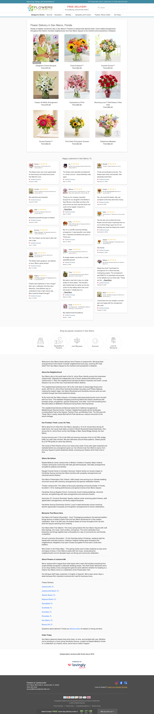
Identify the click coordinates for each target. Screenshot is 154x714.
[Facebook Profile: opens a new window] (121, 682)
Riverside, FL (47, 616)
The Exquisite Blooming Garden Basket (78, 274)
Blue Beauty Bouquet (108, 262)
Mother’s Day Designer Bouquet (77, 166)
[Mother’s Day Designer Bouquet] (65, 165)
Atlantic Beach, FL (48, 595)
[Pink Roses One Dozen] (31, 254)
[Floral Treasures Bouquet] (65, 251)
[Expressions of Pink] (31, 165)
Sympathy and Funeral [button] (83, 15)
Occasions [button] (58, 15)
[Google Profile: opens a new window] (125, 682)
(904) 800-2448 (32, 687)
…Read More (67, 209)
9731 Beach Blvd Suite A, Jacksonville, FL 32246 (43, 685)
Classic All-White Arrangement (42, 191)
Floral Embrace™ (107, 214)
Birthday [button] (69, 15)
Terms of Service (58, 706)
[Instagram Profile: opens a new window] (116, 682)
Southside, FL (47, 607)
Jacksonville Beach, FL (50, 591)
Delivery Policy (96, 706)
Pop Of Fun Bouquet (39, 212)
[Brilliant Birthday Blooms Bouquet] (65, 223)
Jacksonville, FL (48, 586)
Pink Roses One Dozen (40, 255)
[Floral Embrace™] (99, 213)
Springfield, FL (47, 603)
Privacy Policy (70, 706)
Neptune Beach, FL (49, 599)
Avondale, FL (47, 612)
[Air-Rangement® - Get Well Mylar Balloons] (65, 306)
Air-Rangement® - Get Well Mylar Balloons (79, 307)
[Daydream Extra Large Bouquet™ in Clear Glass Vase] (65, 190)
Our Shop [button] (117, 15)
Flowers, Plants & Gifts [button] (103, 15)
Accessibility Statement (82, 706)
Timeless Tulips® (107, 166)
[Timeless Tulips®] (99, 165)
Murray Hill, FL (47, 624)
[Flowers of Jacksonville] (42, 8)
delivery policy (75, 628)
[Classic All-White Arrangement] (31, 190)
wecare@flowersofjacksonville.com (38, 689)
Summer (49, 15)
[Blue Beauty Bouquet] (99, 261)
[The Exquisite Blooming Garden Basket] (65, 274)
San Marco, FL (47, 620)
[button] (148, 705)
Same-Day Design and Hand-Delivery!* (41, 1)
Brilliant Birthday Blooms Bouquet (77, 224)
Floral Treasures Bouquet (75, 251)
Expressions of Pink (39, 166)
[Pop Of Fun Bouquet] (31, 211)
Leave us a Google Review (117, 687)
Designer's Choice (38, 15)
